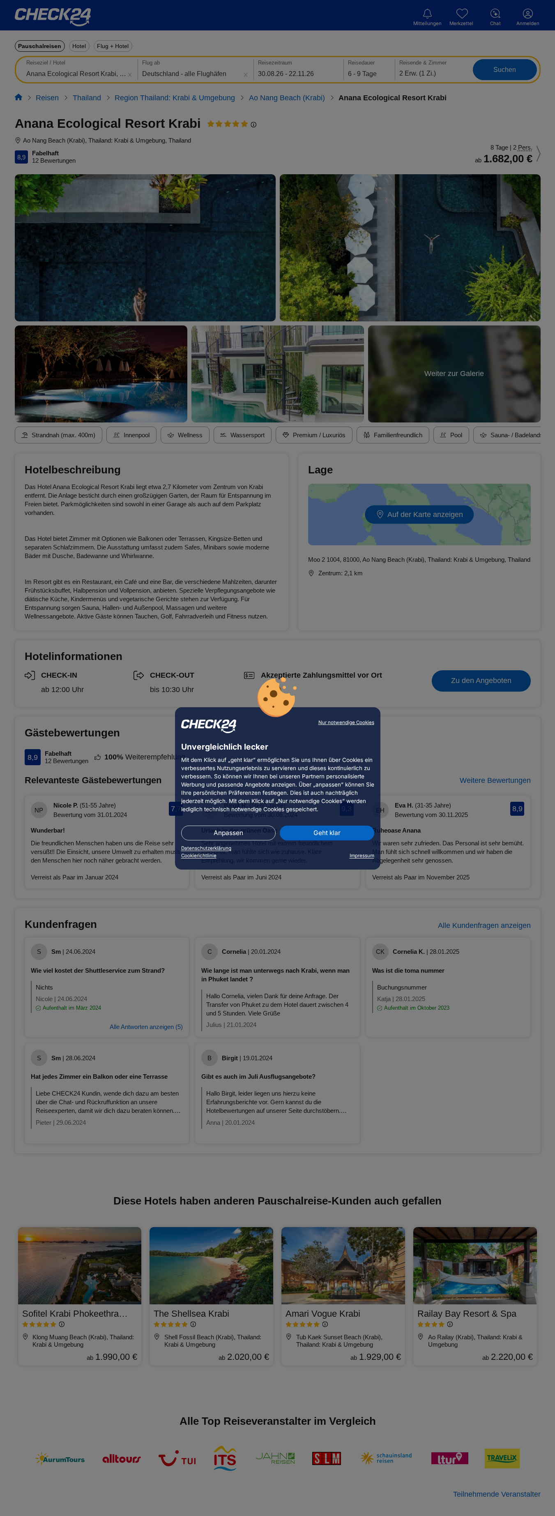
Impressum (362, 855)
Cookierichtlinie (198, 855)
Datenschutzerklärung (206, 848)
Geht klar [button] (327, 833)
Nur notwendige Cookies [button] (346, 722)
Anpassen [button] (228, 833)
